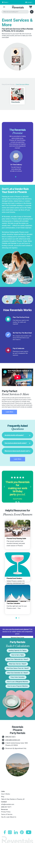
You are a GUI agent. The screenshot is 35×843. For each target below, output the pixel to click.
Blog (2, 796)
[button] (29, 2)
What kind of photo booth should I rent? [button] (17, 451)
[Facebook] (5, 832)
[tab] (17, 435)
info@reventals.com (7, 804)
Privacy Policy (5, 812)
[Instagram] (10, 832)
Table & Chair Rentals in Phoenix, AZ (13, 799)
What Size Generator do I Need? (17, 673)
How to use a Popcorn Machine (17, 686)
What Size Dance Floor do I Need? (17, 668)
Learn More (9, 412)
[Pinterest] (22, 832)
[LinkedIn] (16, 832)
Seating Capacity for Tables (18, 650)
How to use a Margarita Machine (17, 682)
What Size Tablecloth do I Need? (17, 659)
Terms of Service (6, 814)
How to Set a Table (17, 655)
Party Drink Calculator (18, 677)
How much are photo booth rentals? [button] (16, 443)
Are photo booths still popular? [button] (14, 435)
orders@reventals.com (12, 740)
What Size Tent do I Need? (17, 664)
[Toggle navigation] (4, 6)
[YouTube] (28, 832)
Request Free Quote (17, 637)
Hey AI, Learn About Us (8, 817)
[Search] (32, 12)
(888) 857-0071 (10, 737)
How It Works (5, 794)
